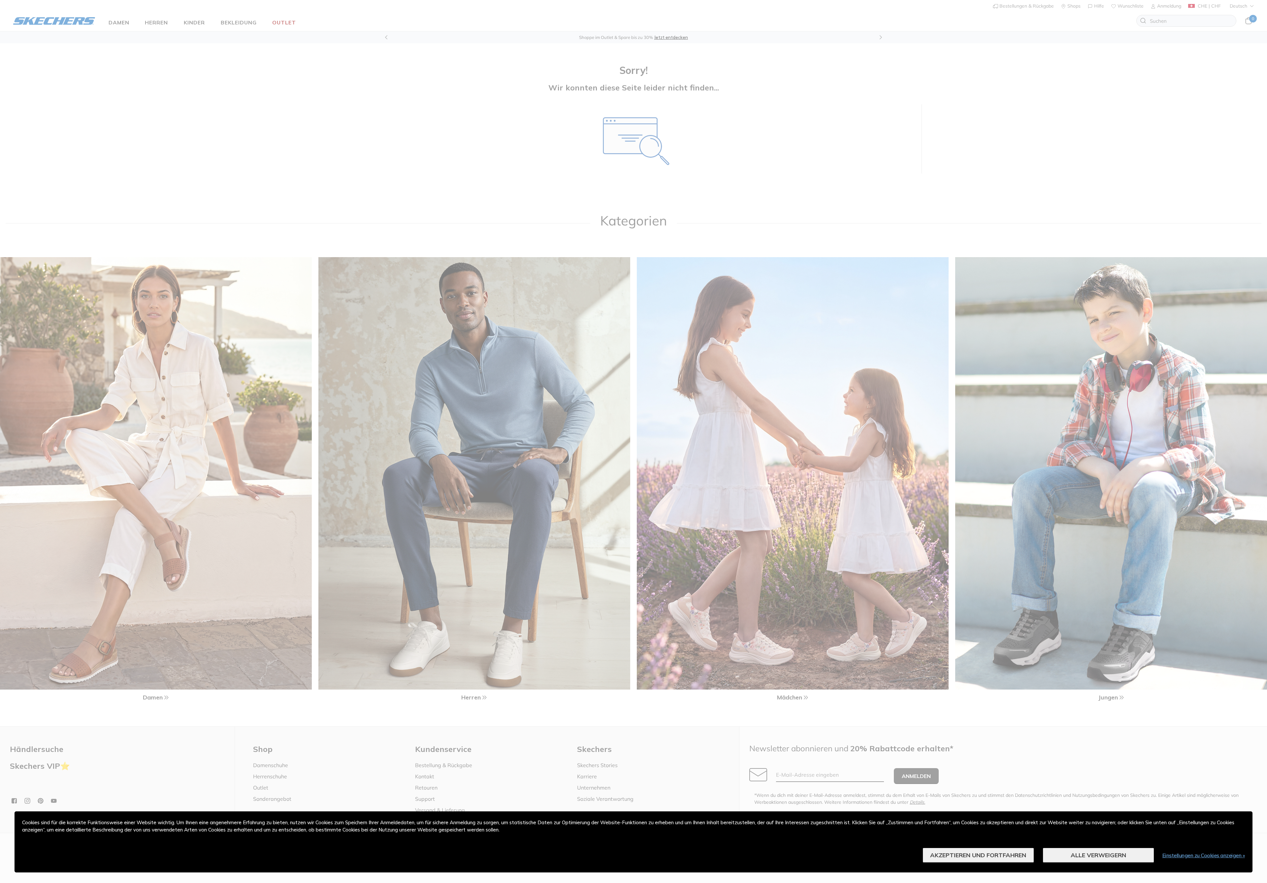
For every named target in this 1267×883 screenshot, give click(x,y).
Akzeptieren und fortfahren (978, 855)
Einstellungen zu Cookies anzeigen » (1203, 855)
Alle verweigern (1098, 855)
